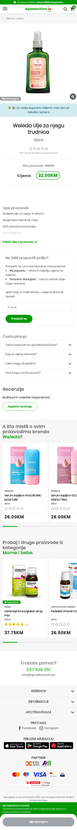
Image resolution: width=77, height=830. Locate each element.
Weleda (11, 437)
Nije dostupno (38, 822)
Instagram (51, 728)
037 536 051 (38, 669)
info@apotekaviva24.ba (38, 675)
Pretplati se (19, 319)
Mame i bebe (18, 553)
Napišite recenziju (20, 406)
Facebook (29, 728)
